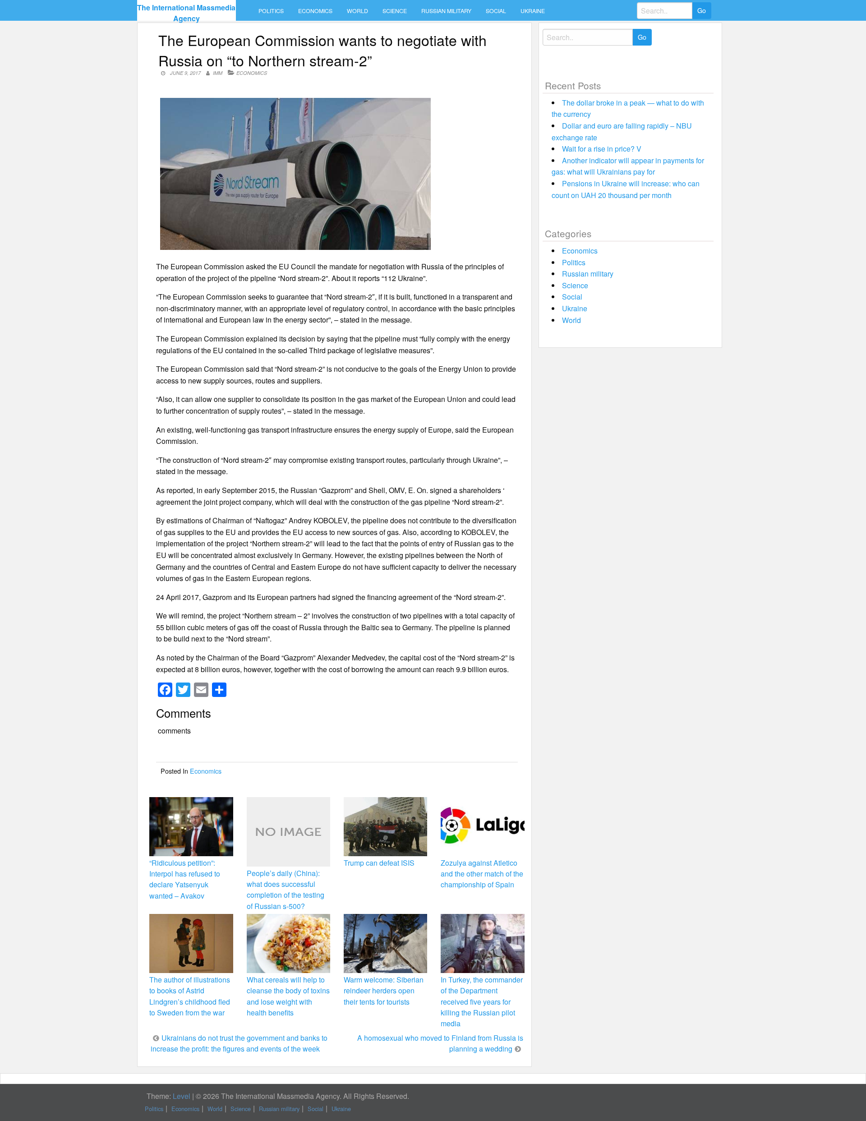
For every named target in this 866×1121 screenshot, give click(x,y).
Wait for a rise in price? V (601, 148)
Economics (315, 11)
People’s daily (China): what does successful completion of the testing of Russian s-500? (285, 889)
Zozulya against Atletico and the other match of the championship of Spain (482, 874)
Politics (271, 11)
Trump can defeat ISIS (379, 863)
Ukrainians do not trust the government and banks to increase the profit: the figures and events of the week (239, 1043)
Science (394, 11)
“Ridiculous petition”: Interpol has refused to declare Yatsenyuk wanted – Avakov (184, 879)
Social (496, 11)
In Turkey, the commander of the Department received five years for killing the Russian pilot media (482, 1001)
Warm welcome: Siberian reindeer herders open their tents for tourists (384, 990)
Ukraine (533, 11)
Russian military (446, 11)
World (357, 11)
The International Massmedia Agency (186, 12)
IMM (217, 72)
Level (181, 1096)
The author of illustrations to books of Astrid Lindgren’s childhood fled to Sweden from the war (189, 996)
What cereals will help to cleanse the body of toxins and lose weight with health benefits (288, 996)
